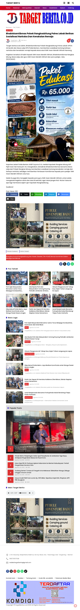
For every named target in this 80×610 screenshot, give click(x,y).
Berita (9, 282)
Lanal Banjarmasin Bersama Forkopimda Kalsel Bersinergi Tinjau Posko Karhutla (62, 311)
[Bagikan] (72, 41)
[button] (64, 3)
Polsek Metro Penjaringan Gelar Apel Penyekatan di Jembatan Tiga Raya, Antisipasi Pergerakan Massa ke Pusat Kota (41, 457)
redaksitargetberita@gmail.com (20, 562)
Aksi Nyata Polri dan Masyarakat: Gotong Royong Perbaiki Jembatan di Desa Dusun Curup (39, 289)
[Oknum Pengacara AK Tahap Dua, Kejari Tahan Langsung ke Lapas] (63, 278)
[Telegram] (68, 264)
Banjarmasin (57, 305)
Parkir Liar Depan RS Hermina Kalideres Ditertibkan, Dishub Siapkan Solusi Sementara (39, 311)
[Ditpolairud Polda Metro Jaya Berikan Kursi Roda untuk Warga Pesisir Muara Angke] (17, 300)
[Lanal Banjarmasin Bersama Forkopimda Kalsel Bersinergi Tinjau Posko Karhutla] (63, 300)
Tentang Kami (31, 578)
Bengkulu (33, 282)
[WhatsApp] (72, 264)
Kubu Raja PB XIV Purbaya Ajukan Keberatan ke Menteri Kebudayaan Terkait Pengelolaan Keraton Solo (42, 464)
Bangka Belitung (58, 282)
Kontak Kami (10, 578)
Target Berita (13, 3)
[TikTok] (25, 571)
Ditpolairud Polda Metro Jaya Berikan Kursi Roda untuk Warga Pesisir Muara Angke (16, 311)
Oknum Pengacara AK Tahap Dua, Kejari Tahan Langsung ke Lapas (62, 289)
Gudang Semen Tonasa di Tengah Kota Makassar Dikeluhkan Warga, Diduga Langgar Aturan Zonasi (42, 472)
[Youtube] (14, 571)
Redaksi (20, 578)
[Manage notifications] (75, 605)
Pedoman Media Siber (63, 578)
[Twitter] (64, 264)
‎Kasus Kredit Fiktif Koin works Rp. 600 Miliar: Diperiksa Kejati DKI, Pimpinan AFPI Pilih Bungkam (42, 479)
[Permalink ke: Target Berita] (8, 41)
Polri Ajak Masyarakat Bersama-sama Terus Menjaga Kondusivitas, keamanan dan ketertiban (15, 289)
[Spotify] (18, 571)
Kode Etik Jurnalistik (46, 578)
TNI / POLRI (9, 30)
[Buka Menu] (68, 3)
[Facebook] (61, 264)
